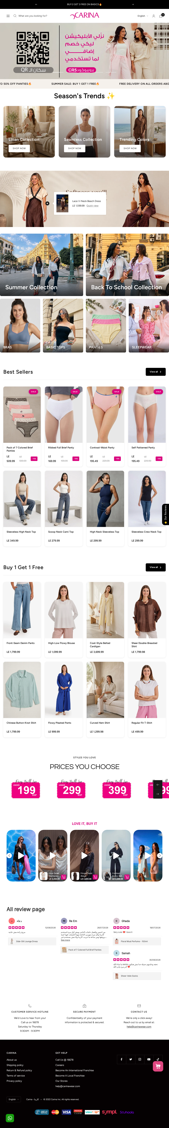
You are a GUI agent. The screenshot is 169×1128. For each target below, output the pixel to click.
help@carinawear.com (67, 1086)
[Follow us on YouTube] (148, 1059)
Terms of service (16, 1075)
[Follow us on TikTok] (157, 1059)
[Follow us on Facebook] (121, 1059)
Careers (59, 1065)
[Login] (153, 16)
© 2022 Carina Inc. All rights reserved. (61, 1099)
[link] (22, 427)
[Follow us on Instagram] (139, 1059)
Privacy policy (14, 1080)
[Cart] (160, 16)
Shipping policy (15, 1065)
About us (12, 1059)
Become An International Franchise (74, 1070)
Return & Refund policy (19, 1070)
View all (154, 371)
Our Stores (61, 1080)
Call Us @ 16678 (64, 1059)
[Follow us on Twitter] (130, 1059)
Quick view (92, 205)
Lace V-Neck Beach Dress (86, 201)
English (141, 16)
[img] (16, 928)
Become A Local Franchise (69, 1075)
